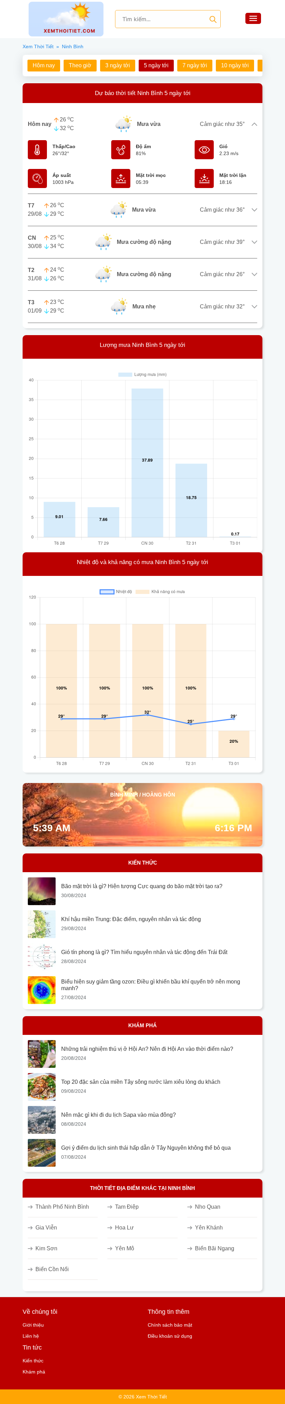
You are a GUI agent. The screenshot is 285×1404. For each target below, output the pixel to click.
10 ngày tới (235, 65)
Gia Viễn (46, 1228)
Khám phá (34, 1372)
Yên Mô (124, 1248)
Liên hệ (31, 1336)
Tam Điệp (127, 1207)
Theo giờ (80, 65)
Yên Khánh (209, 1228)
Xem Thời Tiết (38, 46)
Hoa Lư (124, 1228)
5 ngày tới (156, 65)
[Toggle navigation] (253, 19)
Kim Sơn (46, 1248)
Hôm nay (44, 65)
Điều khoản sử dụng (170, 1336)
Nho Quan (207, 1207)
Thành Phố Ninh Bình (62, 1207)
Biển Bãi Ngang (214, 1248)
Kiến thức (33, 1360)
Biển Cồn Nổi (52, 1269)
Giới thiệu (33, 1325)
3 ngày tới (117, 65)
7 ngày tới (194, 65)
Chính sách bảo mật (170, 1325)
